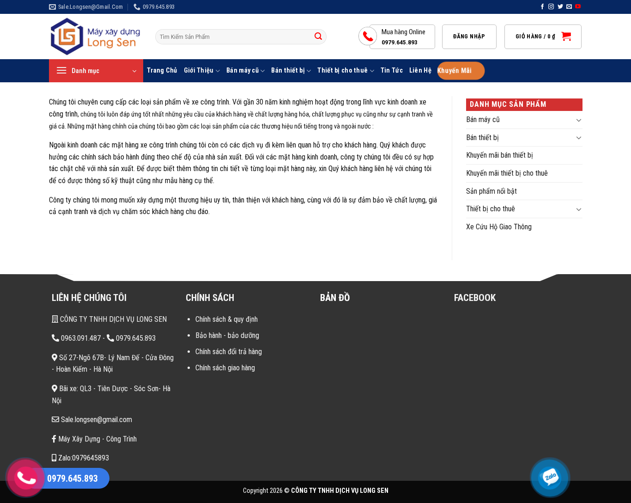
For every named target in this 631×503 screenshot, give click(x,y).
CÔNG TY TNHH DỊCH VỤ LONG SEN (112, 319)
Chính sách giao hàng (225, 367)
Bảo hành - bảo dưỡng (227, 335)
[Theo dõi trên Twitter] (560, 7)
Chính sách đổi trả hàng (228, 351)
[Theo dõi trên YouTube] (578, 7)
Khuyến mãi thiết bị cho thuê (507, 173)
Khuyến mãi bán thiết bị (499, 155)
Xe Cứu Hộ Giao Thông (499, 226)
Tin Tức (392, 70)
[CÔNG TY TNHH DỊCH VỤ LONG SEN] (95, 37)
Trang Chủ (162, 70)
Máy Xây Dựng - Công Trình (96, 439)
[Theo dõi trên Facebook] (542, 7)
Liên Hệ (420, 70)
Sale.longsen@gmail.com (95, 419)
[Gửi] (318, 37)
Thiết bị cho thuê (342, 70)
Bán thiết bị (287, 70)
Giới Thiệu (199, 70)
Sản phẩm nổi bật (491, 191)
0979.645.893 (135, 338)
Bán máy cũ (242, 70)
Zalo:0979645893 (82, 458)
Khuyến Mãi (454, 71)
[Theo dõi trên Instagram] (551, 7)
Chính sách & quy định (226, 319)
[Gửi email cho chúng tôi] (569, 7)
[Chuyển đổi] (578, 119)
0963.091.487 (80, 338)
